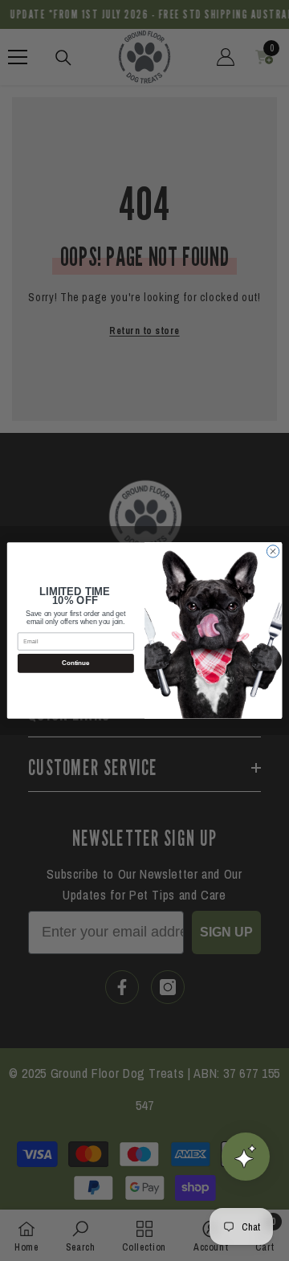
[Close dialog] (273, 551)
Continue (75, 663)
